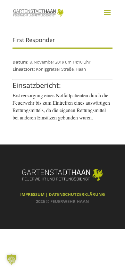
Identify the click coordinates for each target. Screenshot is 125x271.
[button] (11, 259)
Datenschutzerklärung (77, 194)
